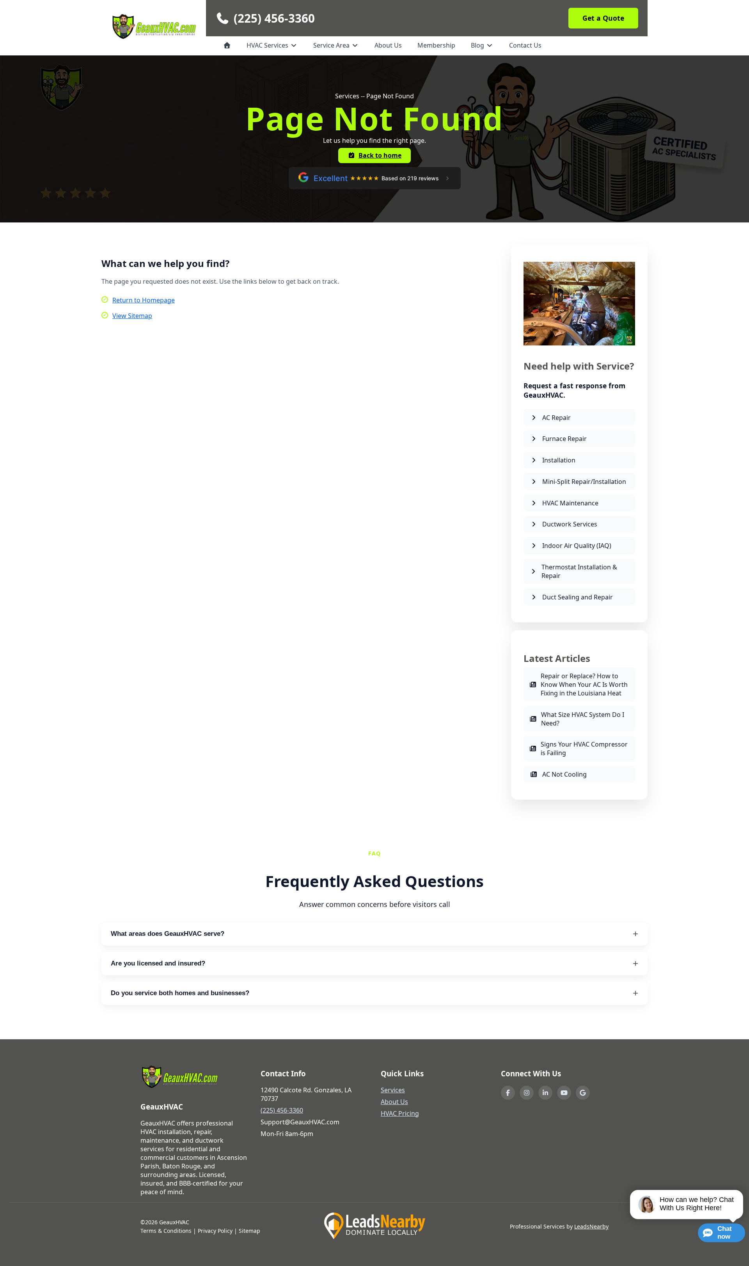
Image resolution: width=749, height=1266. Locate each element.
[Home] (227, 45)
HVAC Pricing (400, 1113)
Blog (478, 45)
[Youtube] (564, 1093)
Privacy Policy (215, 1230)
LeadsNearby (591, 1226)
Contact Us (525, 45)
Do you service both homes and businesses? (180, 993)
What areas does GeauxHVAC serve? (167, 933)
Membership (436, 45)
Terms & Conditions (166, 1230)
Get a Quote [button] (603, 18)
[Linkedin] (545, 1093)
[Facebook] (508, 1093)
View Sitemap (132, 315)
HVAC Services (268, 45)
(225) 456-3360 (274, 18)
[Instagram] (527, 1093)
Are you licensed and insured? (158, 963)
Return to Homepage (143, 300)
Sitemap (249, 1230)
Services (393, 1090)
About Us (388, 45)
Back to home (380, 155)
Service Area (332, 45)
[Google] (583, 1093)
